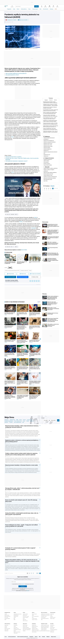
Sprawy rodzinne (25, 588)
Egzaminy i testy (16, 603)
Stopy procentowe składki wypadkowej (50, 173)
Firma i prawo (45, 223)
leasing (20, 209)
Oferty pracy (52, 606)
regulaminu (22, 571)
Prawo (15, 11)
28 (52, 189)
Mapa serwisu (53, 611)
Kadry (15, 587)
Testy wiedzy (15, 607)
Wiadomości (52, 588)
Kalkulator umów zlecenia (48, 144)
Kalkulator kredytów (47, 148)
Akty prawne (25, 598)
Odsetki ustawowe (44, 604)
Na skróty (51, 598)
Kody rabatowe (52, 602)
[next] (40, 560)
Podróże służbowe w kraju (48, 176)
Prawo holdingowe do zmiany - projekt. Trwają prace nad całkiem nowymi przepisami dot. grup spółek (49, 119)
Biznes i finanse (34, 588)
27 (50, 189)
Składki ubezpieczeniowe (45, 602)
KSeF (5, 594)
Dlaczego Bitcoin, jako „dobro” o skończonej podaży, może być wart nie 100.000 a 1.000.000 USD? (50, 111)
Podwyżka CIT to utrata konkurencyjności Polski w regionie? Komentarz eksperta (50, 122)
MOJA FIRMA (24, 237)
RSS (39, 611)
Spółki (17, 407)
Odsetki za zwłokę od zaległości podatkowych (49, 171)
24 (44, 189)
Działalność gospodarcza (48, 160)
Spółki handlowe (46, 161)
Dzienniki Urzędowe (26, 602)
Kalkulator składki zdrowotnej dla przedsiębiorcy (49, 139)
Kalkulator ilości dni (47, 155)
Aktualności (7, 407)
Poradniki (11, 409)
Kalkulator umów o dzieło (48, 145)
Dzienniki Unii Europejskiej (27, 603)
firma (12, 124)
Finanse (18, 11)
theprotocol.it (52, 605)
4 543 (37, 560)
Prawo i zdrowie (25, 595)
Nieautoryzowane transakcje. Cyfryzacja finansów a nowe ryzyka (50, 108)
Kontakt (43, 611)
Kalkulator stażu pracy (35, 604)
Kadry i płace (6, 604)
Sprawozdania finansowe (45, 593)
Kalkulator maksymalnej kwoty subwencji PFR (50, 153)
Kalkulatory (47, 137)
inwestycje (33, 215)
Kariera (36, 611)
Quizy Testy (45, 181)
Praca (24, 593)
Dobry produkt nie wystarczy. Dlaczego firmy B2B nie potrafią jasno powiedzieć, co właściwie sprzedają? (50, 127)
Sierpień (52, 186)
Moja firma (11, 11)
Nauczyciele (15, 602)
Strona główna (7, 11)
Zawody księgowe (7, 593)
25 (46, 189)
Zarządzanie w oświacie (17, 604)
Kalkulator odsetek (34, 603)
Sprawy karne (25, 589)
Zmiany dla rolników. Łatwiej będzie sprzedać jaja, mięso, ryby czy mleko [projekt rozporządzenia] (50, 117)
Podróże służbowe (44, 603)
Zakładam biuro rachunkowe (45, 588)
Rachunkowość (7, 589)
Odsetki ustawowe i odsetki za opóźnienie (50, 169)
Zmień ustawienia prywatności (22, 611)
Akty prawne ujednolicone (26, 604)
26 (48, 189)
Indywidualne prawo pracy (17, 588)
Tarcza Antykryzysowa (17, 409)
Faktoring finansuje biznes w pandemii (13, 144)
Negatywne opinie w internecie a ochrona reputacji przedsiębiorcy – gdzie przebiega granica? (50, 106)
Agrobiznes (32, 408)
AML (41, 594)
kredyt (35, 204)
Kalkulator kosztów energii (48, 147)
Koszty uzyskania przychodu (48, 174)
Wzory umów (52, 603)
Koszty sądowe (46, 163)
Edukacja (15, 598)
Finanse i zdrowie (34, 594)
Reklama (48, 611)
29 (54, 189)
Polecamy (44, 294)
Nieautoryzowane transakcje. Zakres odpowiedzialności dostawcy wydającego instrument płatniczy (50, 103)
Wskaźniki (47, 167)
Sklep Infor (24, 594)
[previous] (27, 560)
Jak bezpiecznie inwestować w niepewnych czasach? (17, 148)
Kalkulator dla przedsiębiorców (49, 141)
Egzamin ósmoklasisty (17, 606)
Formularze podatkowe (53, 604)
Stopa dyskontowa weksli (48, 180)
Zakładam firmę (12, 407)
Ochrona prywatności (12, 611)
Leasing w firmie (29, 407)
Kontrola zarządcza (47, 164)
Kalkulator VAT (46, 151)
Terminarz (47, 186)
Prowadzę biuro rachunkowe (45, 589)
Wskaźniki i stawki (44, 598)
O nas (6, 611)
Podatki (27, 408)
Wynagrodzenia (16, 589)
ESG (23, 409)
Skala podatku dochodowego (45, 605)
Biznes (20, 407)
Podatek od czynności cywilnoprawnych (50, 177)
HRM (14, 594)
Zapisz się (22, 573)
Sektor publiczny (7, 598)
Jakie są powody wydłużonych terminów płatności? (16, 73)
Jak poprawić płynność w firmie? (12, 74)
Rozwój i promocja (7, 603)
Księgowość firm (7, 587)
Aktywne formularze (49, 159)
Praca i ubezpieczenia (18, 408)
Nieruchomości (52, 587)
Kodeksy (24, 605)
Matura (15, 605)
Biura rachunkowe (44, 587)
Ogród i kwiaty (52, 593)
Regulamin (31, 611)
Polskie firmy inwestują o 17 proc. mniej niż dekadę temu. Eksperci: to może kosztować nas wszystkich (50, 133)
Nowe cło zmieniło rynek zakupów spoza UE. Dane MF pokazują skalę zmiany (50, 114)
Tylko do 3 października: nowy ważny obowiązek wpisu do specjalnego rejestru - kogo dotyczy (50, 130)
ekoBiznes (6, 409)
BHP (14, 593)
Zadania (6, 602)
